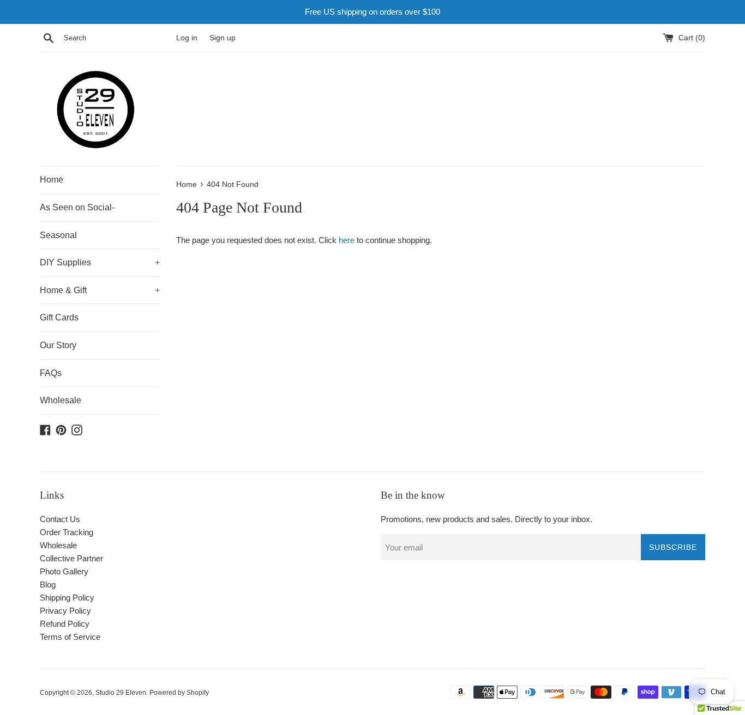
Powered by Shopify (179, 692)
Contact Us (60, 519)
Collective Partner (71, 558)
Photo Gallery (64, 571)
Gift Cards (59, 317)
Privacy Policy (65, 610)
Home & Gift (100, 290)
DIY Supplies (100, 262)
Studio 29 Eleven (120, 692)
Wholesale (60, 400)
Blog (48, 584)
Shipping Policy (67, 597)
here (347, 240)
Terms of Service (70, 636)
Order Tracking (66, 532)
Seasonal (58, 235)
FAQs (51, 373)
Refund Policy (64, 623)
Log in (186, 38)
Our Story (58, 345)
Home (51, 179)
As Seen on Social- (77, 207)
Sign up (222, 38)
